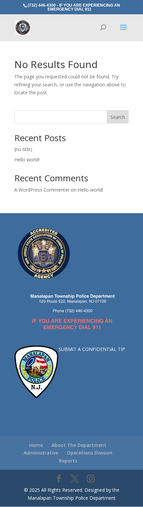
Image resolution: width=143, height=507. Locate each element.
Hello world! (27, 159)
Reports (68, 461)
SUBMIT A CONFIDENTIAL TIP (92, 349)
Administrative (41, 453)
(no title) (23, 149)
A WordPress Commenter (42, 190)
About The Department (79, 445)
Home (36, 445)
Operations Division (89, 453)
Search (117, 117)
